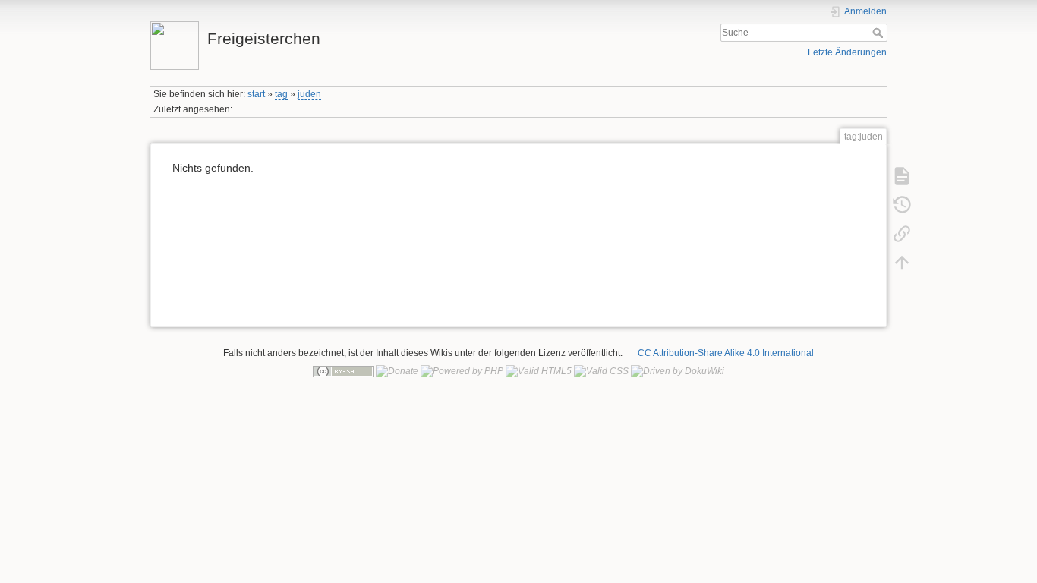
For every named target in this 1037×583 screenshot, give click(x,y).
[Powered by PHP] (462, 371)
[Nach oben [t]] (901, 261)
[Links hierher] (901, 233)
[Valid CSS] (601, 371)
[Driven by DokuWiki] (677, 371)
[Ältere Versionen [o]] (901, 204)
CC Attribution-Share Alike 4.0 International (726, 353)
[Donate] (397, 371)
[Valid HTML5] (539, 371)
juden (309, 94)
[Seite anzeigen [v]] (901, 175)
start (256, 94)
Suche (879, 32)
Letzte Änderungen (847, 52)
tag (281, 94)
